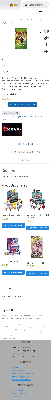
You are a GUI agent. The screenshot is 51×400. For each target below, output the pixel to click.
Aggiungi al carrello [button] (13, 225)
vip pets (12, 338)
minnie (36, 330)
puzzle (39, 332)
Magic (42, 20)
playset (44, 330)
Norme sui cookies (19, 393)
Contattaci (16, 396)
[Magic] (12, 129)
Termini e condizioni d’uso (21, 379)
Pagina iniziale (7, 20)
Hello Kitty (6, 327)
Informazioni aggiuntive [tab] (25, 152)
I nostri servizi (17, 370)
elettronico (6, 324)
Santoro (5, 335)
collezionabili (27, 318)
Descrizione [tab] (25, 144)
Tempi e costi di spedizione (22, 373)
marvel (29, 330)
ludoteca (5, 330)
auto (11, 315)
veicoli (4, 338)
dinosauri (25, 321)
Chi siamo (15, 367)
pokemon (5, 332)
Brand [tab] (25, 159)
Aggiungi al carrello (22, 105)
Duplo (40, 321)
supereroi (30, 335)
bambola (27, 315)
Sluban (12, 335)
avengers (18, 315)
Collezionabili (18, 20)
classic (18, 318)
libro (36, 327)
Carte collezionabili (32, 20)
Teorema (39, 335)
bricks (35, 315)
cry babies (16, 321)
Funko (14, 324)
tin (46, 335)
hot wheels (16, 327)
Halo (41, 324)
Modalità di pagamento (20, 376)
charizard (5, 318)
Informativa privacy (19, 390)
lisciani (42, 327)
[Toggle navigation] (40, 12)
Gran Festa (34, 324)
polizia (13, 332)
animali (4, 315)
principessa (30, 332)
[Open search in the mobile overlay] (36, 5)
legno (24, 327)
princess (21, 332)
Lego (30, 327)
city (12, 318)
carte (41, 315)
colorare (38, 318)
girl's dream (23, 324)
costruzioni (6, 321)
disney (33, 321)
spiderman (21, 335)
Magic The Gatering (18, 330)
